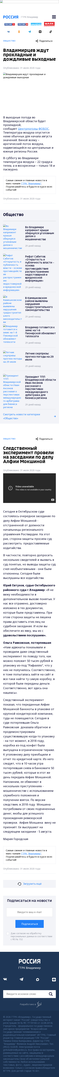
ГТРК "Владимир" (31, 183)
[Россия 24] (23, 24)
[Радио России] (36, 24)
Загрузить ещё (32, 883)
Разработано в (28, 1004)
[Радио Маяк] (49, 25)
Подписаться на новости (29, 900)
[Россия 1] (9, 24)
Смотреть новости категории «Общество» (21, 416)
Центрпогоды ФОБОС (33, 129)
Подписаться (29, 924)
